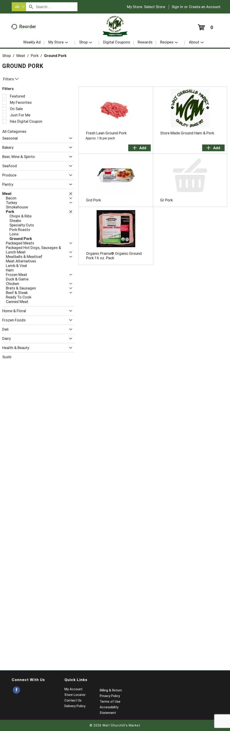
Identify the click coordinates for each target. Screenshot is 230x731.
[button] (69, 138)
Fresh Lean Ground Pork (106, 133)
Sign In (177, 7)
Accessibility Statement (109, 710)
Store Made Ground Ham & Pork (187, 133)
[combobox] (19, 6)
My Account (73, 689)
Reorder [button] (27, 26)
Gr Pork (166, 200)
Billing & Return (111, 690)
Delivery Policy (74, 706)
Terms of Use (110, 701)
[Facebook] (16, 690)
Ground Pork (55, 55)
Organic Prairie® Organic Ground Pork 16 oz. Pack (114, 255)
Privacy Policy (110, 696)
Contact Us (73, 700)
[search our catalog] (31, 6)
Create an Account (205, 7)
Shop (6, 55)
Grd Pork (93, 200)
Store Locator (75, 695)
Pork (34, 55)
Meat (20, 55)
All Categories (14, 131)
